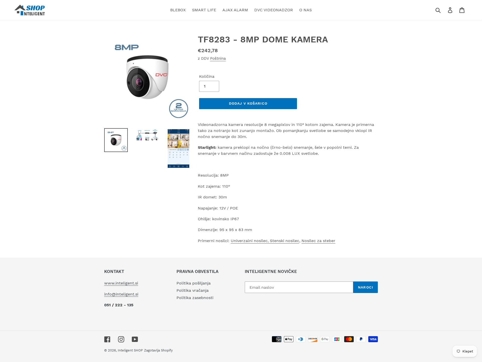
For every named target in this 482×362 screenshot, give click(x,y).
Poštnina (218, 58)
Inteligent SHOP (130, 350)
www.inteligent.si (121, 283)
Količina (206, 76)
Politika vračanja (192, 290)
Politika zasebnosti (194, 297)
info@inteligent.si (121, 294)
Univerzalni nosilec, (250, 240)
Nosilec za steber (318, 240)
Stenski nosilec (284, 240)
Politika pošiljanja (193, 283)
